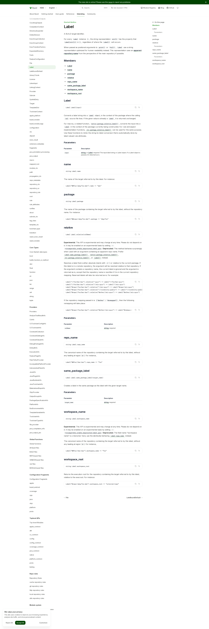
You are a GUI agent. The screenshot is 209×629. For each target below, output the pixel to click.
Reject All (9, 623)
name (154, 36)
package (155, 39)
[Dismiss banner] (205, 2)
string (83, 153)
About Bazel (34, 14)
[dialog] (27, 617)
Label (154, 29)
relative (155, 43)
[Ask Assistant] (139, 107)
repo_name (156, 50)
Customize (43, 623)
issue (110, 2)
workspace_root (158, 64)
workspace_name (159, 60)
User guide (60, 14)
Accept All (20, 623)
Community (91, 14)
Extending (80, 14)
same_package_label (160, 53)
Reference (70, 14)
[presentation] (43, 323)
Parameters (158, 32)
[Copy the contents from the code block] (135, 107)
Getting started (47, 14)
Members (155, 25)
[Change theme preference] (177, 8)
